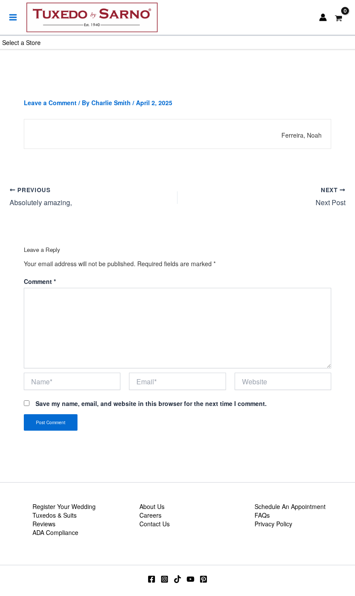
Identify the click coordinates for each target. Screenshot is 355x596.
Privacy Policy (273, 523)
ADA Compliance (55, 532)
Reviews (43, 523)
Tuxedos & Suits (54, 515)
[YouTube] (190, 579)
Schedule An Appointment (290, 506)
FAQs (262, 515)
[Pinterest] (203, 579)
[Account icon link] (323, 17)
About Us (152, 506)
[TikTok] (177, 579)
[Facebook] (151, 579)
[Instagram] (164, 579)
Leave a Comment (50, 102)
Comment (40, 281)
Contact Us (154, 523)
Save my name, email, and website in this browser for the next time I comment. (151, 403)
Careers (150, 515)
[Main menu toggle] (13, 17)
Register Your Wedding (64, 506)
